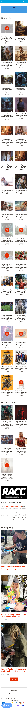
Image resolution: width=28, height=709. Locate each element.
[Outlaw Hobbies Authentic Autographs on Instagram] (15, 693)
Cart (25, 2)
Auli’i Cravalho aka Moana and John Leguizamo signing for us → (13, 568)
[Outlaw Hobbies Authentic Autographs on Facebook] (12, 693)
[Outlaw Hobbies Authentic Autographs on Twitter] (9, 693)
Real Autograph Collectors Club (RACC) (12, 506)
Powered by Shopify (14, 700)
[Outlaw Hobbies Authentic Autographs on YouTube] (18, 693)
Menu (4, 2)
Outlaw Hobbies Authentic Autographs (18, 698)
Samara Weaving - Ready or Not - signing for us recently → (13, 616)
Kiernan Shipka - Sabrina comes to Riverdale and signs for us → (13, 670)
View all (14, 679)
